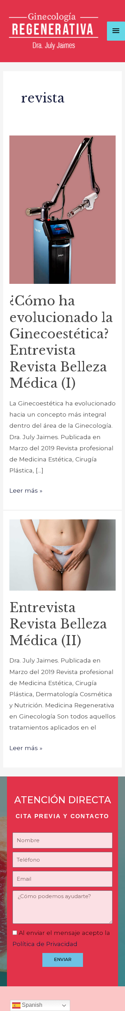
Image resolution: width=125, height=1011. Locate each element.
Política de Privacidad (44, 943)
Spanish (31, 1005)
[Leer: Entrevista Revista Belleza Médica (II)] (62, 554)
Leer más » (25, 489)
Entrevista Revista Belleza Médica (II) (58, 624)
